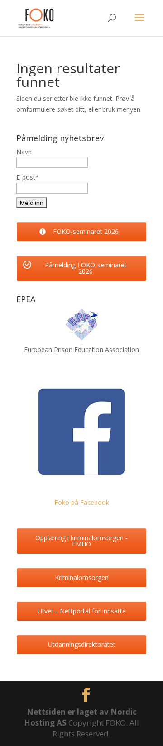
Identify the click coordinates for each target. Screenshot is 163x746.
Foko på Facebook (81, 502)
